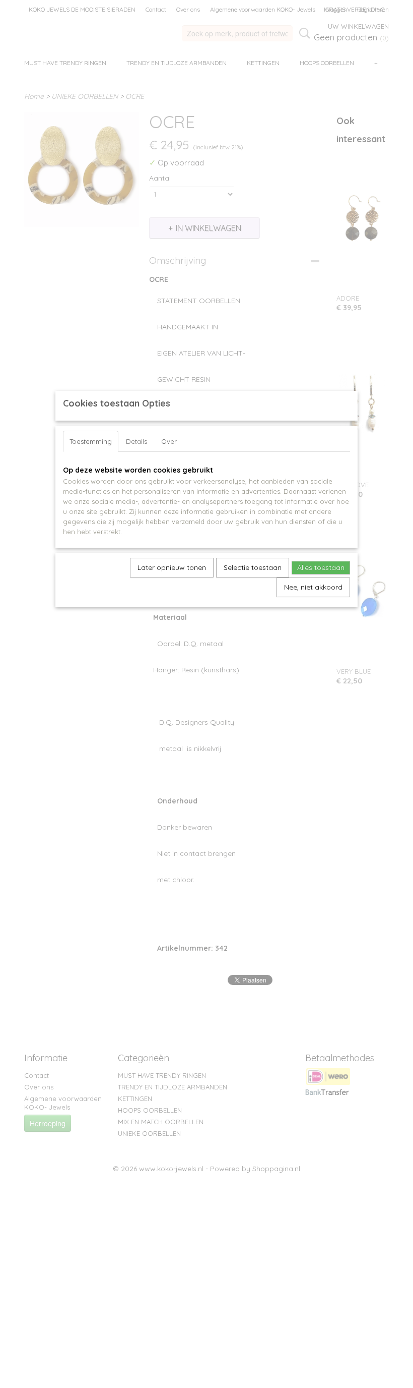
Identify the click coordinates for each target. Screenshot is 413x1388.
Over (169, 441)
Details (136, 441)
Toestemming (91, 441)
